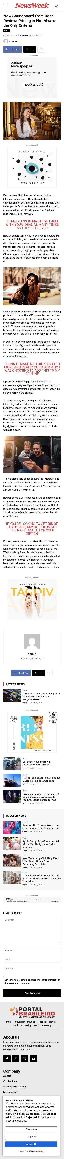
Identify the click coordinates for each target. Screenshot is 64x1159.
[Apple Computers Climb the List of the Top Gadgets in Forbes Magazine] (12, 843)
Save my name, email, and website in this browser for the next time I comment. (32, 982)
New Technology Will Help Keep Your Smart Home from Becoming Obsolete (40, 861)
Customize (31, 1129)
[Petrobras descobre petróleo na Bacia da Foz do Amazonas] (12, 780)
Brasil (24, 690)
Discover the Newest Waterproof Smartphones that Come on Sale (41, 827)
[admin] (6, 41)
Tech (6, 30)
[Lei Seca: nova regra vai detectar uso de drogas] (12, 763)
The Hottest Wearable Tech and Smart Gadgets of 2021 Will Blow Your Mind (41, 878)
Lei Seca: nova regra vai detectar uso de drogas (37, 763)
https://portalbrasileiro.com (32, 659)
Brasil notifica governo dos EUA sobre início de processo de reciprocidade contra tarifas (41, 797)
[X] (24, 1058)
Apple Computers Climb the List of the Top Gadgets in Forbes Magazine (40, 844)
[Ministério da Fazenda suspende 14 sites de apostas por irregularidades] (12, 695)
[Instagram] (15, 1058)
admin (15, 41)
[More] (40, 49)
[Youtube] (33, 1058)
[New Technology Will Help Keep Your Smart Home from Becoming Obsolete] (12, 860)
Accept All (31, 1144)
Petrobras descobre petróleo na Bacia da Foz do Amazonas (41, 779)
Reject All (31, 1136)
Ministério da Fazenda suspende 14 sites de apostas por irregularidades (41, 696)
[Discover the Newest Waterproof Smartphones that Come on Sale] (12, 827)
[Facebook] (7, 1058)
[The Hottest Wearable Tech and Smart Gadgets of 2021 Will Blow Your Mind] (12, 877)
